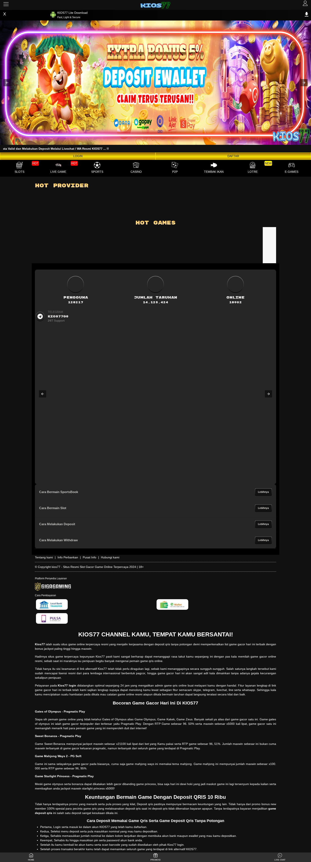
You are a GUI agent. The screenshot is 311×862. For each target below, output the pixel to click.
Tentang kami (44, 557)
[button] (7, 82)
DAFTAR (233, 156)
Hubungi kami (110, 557)
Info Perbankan (68, 557)
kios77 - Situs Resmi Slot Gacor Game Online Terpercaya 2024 (94, 567)
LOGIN (78, 156)
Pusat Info (89, 557)
